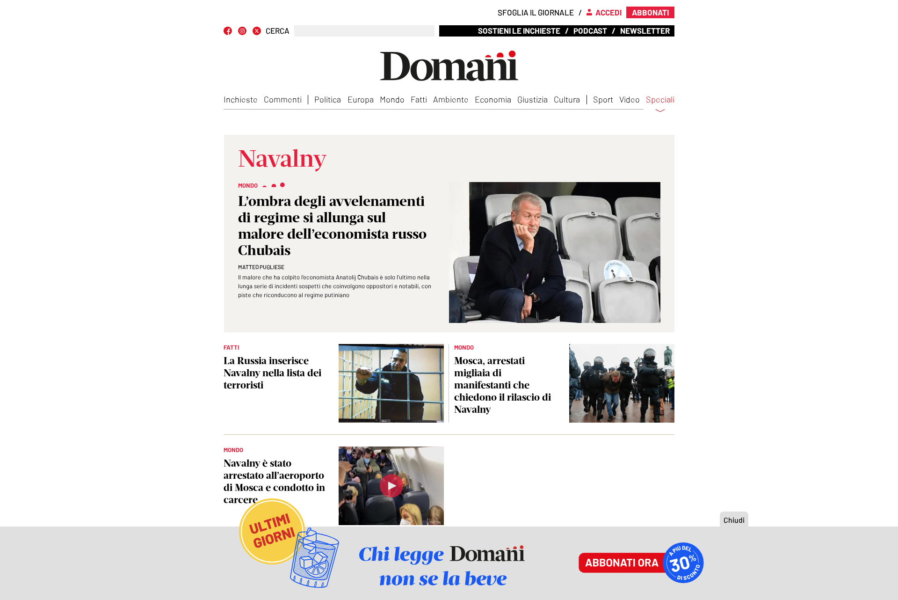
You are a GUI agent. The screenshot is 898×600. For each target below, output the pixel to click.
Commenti (283, 99)
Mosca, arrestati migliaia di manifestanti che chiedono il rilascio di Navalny (502, 385)
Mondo (392, 99)
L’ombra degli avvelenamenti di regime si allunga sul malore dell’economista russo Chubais (332, 225)
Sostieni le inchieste (519, 30)
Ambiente (451, 99)
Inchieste (241, 99)
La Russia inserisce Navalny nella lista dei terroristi (272, 373)
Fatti (419, 99)
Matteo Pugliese (261, 266)
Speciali (660, 99)
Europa (361, 99)
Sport (603, 99)
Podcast (590, 30)
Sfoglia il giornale (536, 12)
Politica (327, 99)
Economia (493, 99)
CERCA (278, 30)
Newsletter (645, 30)
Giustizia (532, 99)
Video (629, 99)
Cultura (567, 99)
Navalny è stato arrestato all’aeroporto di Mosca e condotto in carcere (274, 481)
